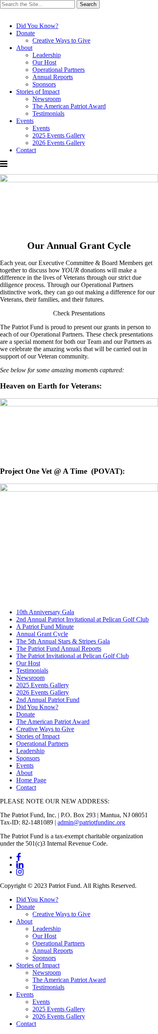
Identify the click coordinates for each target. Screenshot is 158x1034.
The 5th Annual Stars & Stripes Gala (63, 641)
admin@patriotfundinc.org (91, 822)
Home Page (31, 780)
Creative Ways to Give (61, 40)
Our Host (44, 62)
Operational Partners (58, 69)
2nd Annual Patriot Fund (47, 699)
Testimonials (48, 113)
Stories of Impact (38, 91)
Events (25, 120)
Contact (26, 150)
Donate (25, 33)
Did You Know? (37, 25)
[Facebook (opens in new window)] (18, 857)
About (24, 47)
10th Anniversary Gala (45, 612)
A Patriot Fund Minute (45, 626)
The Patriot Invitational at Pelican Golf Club (72, 655)
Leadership (46, 55)
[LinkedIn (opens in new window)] (19, 864)
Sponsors (44, 84)
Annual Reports (52, 76)
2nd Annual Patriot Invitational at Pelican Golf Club (82, 619)
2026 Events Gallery (58, 142)
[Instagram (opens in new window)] (19, 871)
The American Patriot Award (69, 106)
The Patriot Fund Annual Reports (58, 648)
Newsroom (46, 98)
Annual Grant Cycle (42, 633)
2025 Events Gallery (58, 135)
